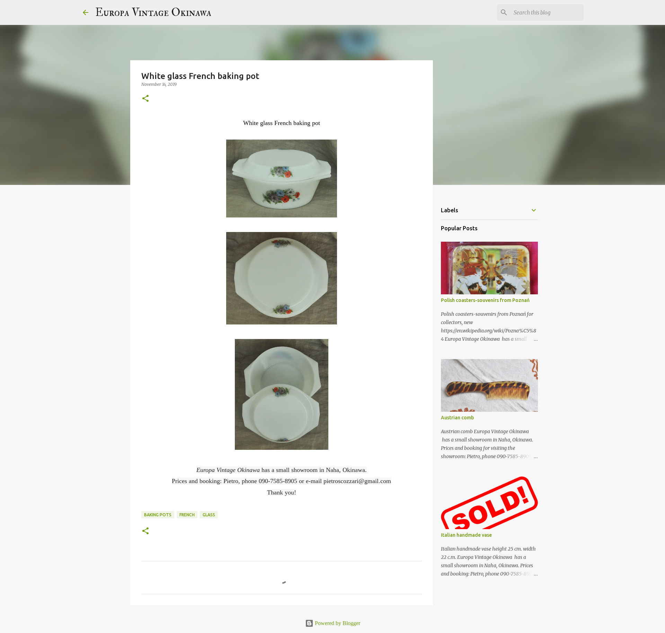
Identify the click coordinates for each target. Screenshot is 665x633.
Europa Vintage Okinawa (153, 12)
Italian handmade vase (466, 535)
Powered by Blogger (336, 623)
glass (209, 514)
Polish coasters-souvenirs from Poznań (485, 300)
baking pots (157, 514)
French (187, 514)
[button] (145, 99)
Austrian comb (457, 417)
